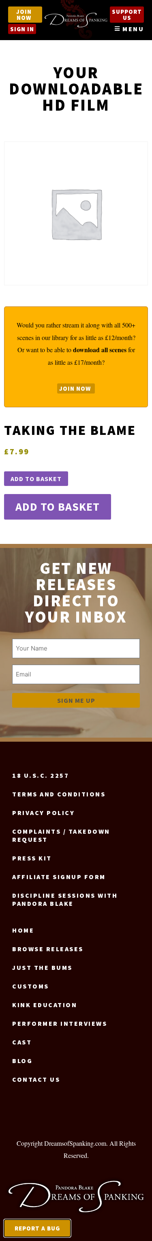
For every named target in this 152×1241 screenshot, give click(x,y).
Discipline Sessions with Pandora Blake (65, 899)
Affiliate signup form (59, 877)
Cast (22, 1042)
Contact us (36, 1079)
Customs (30, 986)
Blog (22, 1061)
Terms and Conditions (58, 794)
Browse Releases (47, 949)
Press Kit (32, 858)
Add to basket (36, 479)
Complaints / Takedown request (61, 835)
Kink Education (44, 1005)
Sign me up (76, 700)
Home (23, 930)
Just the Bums (42, 967)
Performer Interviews (59, 1023)
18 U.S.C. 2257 (40, 775)
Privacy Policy (43, 813)
